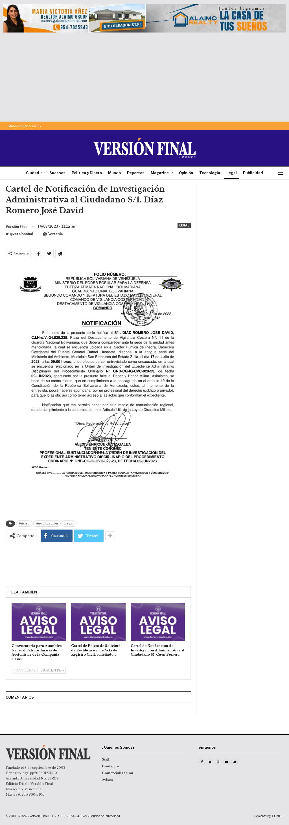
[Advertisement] (144, 75)
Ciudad (32, 172)
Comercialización (117, 773)
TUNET (277, 816)
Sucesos (57, 172)
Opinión (186, 172)
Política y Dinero (87, 172)
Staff (106, 759)
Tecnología (209, 172)
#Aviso (24, 523)
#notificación (47, 523)
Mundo (114, 172)
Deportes (135, 172)
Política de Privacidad (104, 816)
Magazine (160, 172)
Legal (231, 172)
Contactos (110, 766)
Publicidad (253, 172)
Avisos (107, 780)
